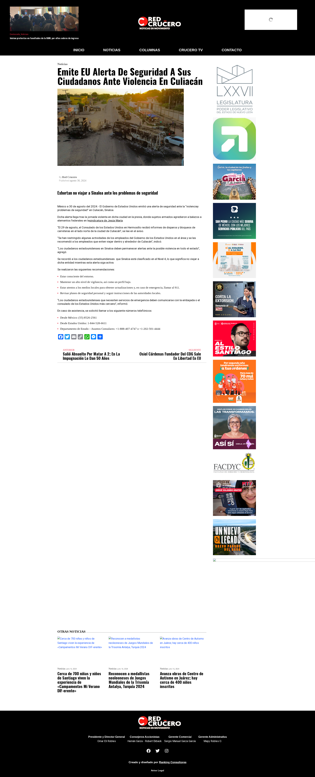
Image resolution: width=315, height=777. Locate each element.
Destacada (15, 34)
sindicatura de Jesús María (106, 220)
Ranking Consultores (172, 762)
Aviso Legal (157, 770)
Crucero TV (191, 50)
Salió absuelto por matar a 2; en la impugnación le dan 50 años (91, 356)
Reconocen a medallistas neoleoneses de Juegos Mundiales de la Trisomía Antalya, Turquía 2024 (129, 679)
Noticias (24, 34)
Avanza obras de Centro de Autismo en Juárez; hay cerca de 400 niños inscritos (181, 679)
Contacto (232, 50)
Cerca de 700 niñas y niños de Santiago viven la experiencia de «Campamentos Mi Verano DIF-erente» (79, 682)
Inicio (78, 50)
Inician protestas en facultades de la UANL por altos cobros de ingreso (44, 38)
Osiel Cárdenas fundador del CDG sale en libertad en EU (170, 356)
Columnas (149, 50)
